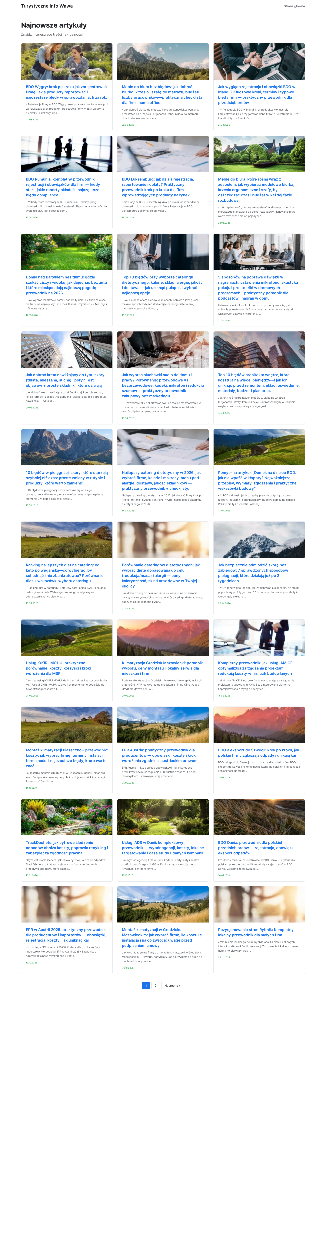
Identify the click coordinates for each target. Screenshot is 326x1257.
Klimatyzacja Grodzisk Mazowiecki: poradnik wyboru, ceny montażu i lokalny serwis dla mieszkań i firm (162, 668)
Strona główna (294, 6)
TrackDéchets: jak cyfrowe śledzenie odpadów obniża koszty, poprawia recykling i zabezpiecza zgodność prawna (67, 847)
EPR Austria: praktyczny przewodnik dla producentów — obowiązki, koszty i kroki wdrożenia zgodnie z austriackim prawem (160, 755)
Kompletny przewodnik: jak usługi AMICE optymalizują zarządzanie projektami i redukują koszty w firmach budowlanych (255, 668)
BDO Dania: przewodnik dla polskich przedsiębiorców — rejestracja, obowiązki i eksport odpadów (257, 847)
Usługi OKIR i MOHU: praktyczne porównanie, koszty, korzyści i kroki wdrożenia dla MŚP (58, 668)
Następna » (173, 985)
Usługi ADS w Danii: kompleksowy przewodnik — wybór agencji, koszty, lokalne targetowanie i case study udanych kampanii (163, 847)
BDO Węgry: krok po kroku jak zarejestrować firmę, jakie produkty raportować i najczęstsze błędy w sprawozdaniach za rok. (66, 92)
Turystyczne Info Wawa (47, 6)
